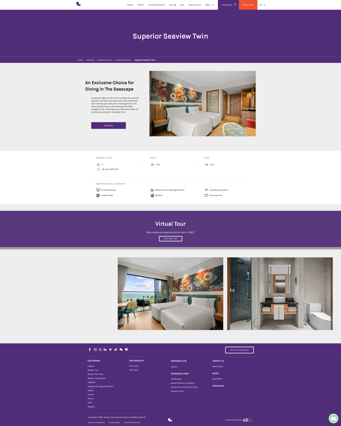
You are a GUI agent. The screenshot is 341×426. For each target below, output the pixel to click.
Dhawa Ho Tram (105, 60)
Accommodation (123, 60)
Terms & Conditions (96, 422)
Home (80, 60)
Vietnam (90, 60)
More (208, 5)
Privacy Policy (114, 422)
